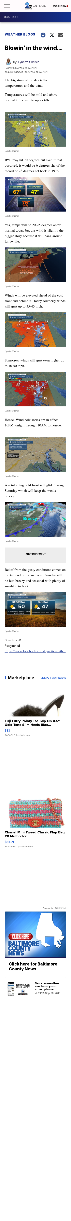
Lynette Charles (28, 62)
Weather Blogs (20, 34)
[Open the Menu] (6, 6)
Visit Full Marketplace (53, 677)
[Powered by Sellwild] (60, 908)
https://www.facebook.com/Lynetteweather (35, 651)
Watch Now (59, 6)
